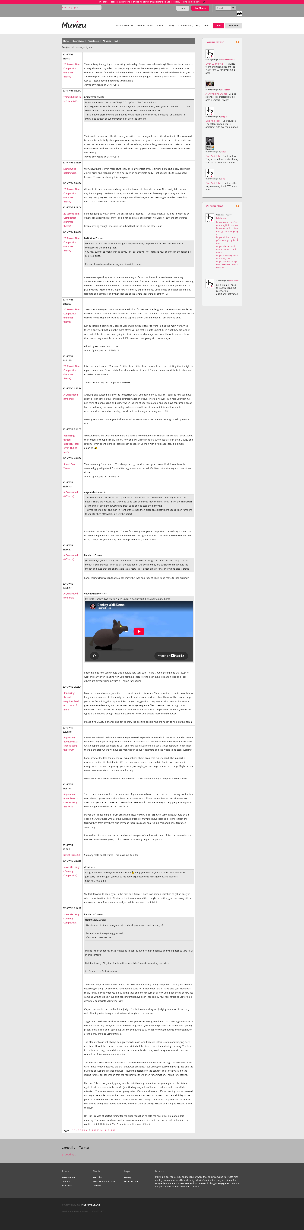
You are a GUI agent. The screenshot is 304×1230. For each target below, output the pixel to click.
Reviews (97, 1185)
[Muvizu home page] (74, 24)
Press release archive (104, 1181)
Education (67, 1185)
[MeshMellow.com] (90, 1204)
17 (111, 1130)
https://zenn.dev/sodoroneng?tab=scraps (227, 224)
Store (160, 25)
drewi (223, 152)
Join (200, 8)
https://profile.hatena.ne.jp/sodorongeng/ (227, 231)
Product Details (145, 25)
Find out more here (191, 2)
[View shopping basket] (239, 13)
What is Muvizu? (124, 25)
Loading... (70, 1154)
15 (104, 1130)
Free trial (233, 25)
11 (92, 1130)
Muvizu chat (214, 206)
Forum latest (215, 42)
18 (114, 1130)
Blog (198, 25)
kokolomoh (221, 218)
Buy (218, 25)
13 (98, 1130)
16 (107, 1130)
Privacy (127, 1177)
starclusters (233, 281)
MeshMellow (68, 1177)
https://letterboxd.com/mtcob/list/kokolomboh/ (227, 249)
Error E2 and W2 (214, 63)
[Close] (204, 2)
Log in (182, 8)
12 (95, 1130)
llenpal (224, 117)
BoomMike (225, 90)
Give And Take (213, 120)
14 (101, 1130)
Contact (66, 1181)
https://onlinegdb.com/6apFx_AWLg (227, 257)
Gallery (170, 25)
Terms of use (131, 1181)
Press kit (97, 1177)
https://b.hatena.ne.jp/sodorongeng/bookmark (227, 240)
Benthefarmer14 (227, 59)
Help (206, 25)
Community (184, 25)
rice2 (223, 179)
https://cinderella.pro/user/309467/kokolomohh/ (227, 264)
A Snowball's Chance (217, 93)
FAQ (116, 41)
